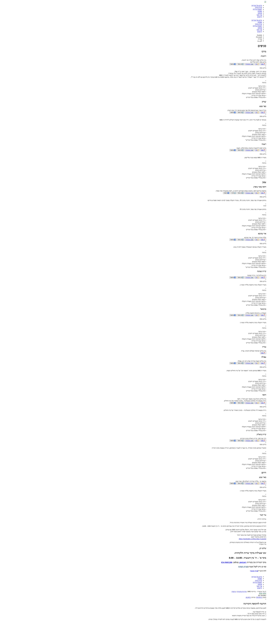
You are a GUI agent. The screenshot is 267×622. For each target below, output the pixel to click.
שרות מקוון (258, 7)
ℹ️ (241, 64)
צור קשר (259, 15)
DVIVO (259, 597)
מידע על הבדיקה (256, 5)
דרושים (259, 17)
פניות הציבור (254, 571)
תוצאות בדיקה (257, 9)
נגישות (234, 591)
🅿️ (233, 193)
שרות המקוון (243, 567)
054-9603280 (226, 562)
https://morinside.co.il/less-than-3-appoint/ (252, 539)
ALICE (248, 597)
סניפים (260, 13)
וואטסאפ (243, 562)
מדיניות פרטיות (241, 591)
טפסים (260, 11)
